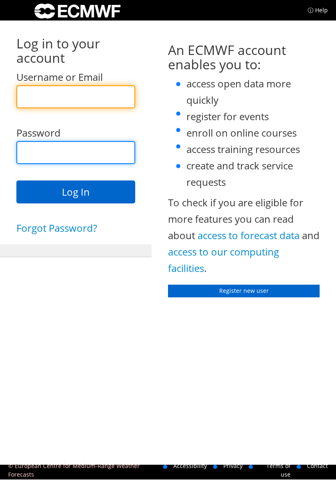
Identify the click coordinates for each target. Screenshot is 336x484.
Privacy (233, 466)
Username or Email (59, 77)
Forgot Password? (56, 228)
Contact (317, 466)
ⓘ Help (318, 10)
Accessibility (190, 466)
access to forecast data (249, 235)
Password (38, 132)
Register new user (244, 291)
